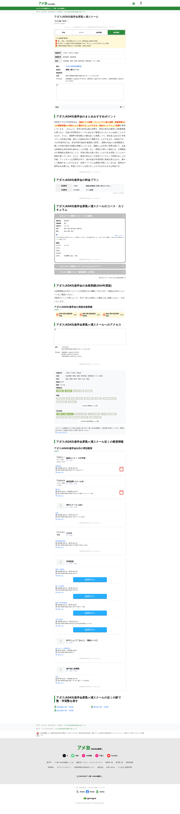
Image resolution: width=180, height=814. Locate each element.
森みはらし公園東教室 (62, 648)
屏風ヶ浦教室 (59, 569)
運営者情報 (129, 762)
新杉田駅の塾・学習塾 (65, 710)
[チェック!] (122, 469)
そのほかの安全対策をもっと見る (90, 421)
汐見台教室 (59, 619)
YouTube (114, 756)
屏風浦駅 (59, 12)
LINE (77, 756)
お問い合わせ (110, 767)
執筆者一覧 (109, 762)
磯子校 (57, 489)
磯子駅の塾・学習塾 (101, 707)
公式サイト (90, 579)
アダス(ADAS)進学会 (73, 66)
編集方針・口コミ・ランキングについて (89, 762)
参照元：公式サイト (119, 235)
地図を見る (61, 472)
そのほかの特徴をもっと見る (90, 406)
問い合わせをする (61, 432)
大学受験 (89, 756)
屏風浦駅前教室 (60, 541)
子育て (101, 756)
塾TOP (38, 12)
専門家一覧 (119, 762)
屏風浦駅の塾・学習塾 (65, 707)
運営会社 (100, 767)
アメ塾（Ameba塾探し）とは (63, 762)
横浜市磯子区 (52, 12)
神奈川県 (44, 12)
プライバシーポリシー (64, 767)
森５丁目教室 (59, 586)
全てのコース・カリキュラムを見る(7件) (111, 278)
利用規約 (51, 767)
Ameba (82, 792)
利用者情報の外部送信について (84, 767)
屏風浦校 (58, 466)
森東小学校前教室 (61, 603)
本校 (56, 513)
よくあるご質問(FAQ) (125, 767)
